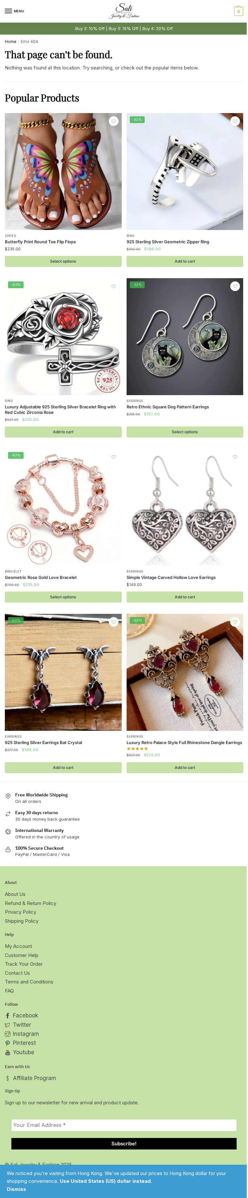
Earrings (135, 401)
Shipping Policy (21, 921)
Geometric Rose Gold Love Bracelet (41, 577)
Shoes (10, 235)
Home (10, 41)
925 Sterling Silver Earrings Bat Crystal (43, 742)
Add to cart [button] (185, 261)
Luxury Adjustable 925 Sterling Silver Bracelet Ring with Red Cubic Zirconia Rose (60, 409)
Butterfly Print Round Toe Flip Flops (40, 241)
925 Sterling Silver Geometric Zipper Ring (168, 241)
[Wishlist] (114, 121)
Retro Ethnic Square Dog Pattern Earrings (168, 406)
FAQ (9, 991)
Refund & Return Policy (30, 903)
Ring (131, 235)
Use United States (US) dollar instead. (106, 1181)
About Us (15, 894)
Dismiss (16, 1189)
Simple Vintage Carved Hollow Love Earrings (171, 577)
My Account (18, 946)
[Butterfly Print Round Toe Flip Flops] (63, 171)
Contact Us (17, 973)
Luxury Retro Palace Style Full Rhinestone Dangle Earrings (184, 742)
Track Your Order (24, 964)
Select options (63, 261)
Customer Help (21, 955)
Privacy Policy (20, 912)
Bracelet (13, 571)
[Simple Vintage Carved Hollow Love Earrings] (185, 507)
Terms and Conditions (29, 982)
